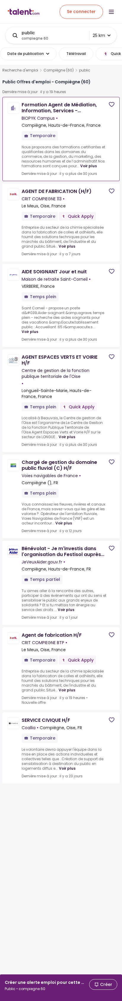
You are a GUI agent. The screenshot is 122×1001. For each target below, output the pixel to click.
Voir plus (88, 165)
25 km (99, 35)
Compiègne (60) (59, 70)
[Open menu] (111, 11)
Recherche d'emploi (20, 70)
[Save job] (112, 104)
